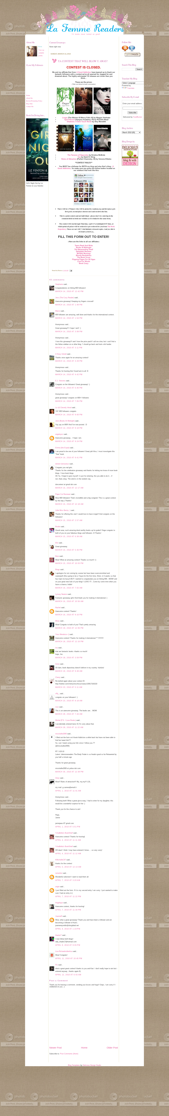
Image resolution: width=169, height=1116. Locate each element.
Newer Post (55, 1047)
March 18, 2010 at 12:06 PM (69, 628)
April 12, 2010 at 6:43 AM (68, 975)
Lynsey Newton (61, 594)
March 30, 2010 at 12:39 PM (69, 772)
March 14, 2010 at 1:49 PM (68, 305)
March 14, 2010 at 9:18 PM (68, 428)
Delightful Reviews (83, 251)
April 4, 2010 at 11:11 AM (68, 840)
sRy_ (57, 694)
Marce (57, 311)
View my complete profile (41, 53)
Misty (57, 621)
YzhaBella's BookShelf (64, 833)
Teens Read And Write (84, 246)
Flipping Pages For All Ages (83, 259)
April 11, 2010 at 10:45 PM (68, 958)
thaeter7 (58, 935)
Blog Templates (74, 1065)
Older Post (112, 1047)
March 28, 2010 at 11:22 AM (69, 727)
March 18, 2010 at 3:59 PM (68, 658)
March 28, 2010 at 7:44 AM (68, 714)
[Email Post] (70, 270)
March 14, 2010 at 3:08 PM (68, 332)
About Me (29, 98)
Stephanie (59, 284)
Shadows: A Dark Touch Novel (79, 122)
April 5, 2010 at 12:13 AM (68, 867)
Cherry (57, 677)
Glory (57, 778)
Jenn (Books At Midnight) (65, 421)
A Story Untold (60, 354)
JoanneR (58, 916)
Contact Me (29, 106)
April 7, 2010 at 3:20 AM (67, 880)
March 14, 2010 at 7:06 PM (68, 401)
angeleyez (59, 434)
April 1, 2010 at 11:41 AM (68, 791)
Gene (57, 664)
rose (57, 707)
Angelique (59, 903)
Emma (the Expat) (62, 448)
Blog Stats (29, 104)
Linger (64, 118)
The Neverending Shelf (83, 249)
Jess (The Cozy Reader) (64, 298)
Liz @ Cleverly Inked (63, 408)
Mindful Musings (84, 253)
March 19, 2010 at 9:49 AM (68, 671)
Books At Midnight (83, 248)
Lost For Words (83, 261)
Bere (57, 556)
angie (57, 887)
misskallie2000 (61, 734)
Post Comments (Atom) (69, 1054)
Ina (56, 648)
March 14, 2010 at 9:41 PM (68, 458)
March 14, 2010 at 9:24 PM (68, 441)
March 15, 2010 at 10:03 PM (69, 563)
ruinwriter (58, 873)
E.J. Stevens (60, 381)
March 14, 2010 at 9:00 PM (68, 415)
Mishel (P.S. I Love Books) (65, 720)
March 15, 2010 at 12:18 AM (69, 504)
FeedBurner (137, 117)
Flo (56, 965)
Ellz (56, 543)
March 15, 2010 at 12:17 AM (69, 488)
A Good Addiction (83, 72)
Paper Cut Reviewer (63, 494)
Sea (79, 157)
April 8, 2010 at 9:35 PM (67, 945)
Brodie (57, 527)
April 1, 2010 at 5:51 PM (67, 827)
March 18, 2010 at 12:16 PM (69, 641)
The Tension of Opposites (77, 155)
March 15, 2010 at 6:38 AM (68, 536)
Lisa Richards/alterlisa (63, 951)
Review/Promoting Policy (34, 101)
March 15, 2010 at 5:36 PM (68, 550)
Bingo (57, 569)
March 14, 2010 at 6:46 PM (68, 388)
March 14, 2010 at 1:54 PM (68, 318)
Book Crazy (83, 263)
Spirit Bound (69, 120)
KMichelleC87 (60, 860)
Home (28, 95)
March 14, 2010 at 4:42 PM (68, 374)
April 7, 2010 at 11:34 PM (68, 910)
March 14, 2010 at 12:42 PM (69, 291)
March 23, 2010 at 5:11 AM (68, 687)
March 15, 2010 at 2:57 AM (68, 520)
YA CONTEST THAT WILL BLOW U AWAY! (83, 61)
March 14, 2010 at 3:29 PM (68, 361)
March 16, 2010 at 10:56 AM (69, 601)
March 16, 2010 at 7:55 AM (68, 588)
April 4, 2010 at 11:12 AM (68, 854)
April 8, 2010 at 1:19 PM (67, 929)
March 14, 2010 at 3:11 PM (68, 348)
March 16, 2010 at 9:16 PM (68, 615)
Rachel (58, 608)
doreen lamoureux (62, 464)
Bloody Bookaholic (83, 255)
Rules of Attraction (69, 159)
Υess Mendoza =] (62, 634)
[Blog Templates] (130, 165)
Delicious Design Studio (92, 1065)
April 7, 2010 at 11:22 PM (68, 896)
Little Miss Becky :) (62, 510)
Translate (130, 88)
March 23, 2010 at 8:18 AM (68, 701)
